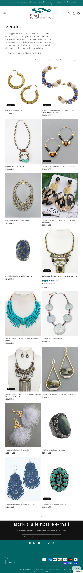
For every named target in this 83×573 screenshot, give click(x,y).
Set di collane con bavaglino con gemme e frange (21, 339)
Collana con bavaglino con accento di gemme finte (59, 277)
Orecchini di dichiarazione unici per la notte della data (59, 221)
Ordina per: (38, 60)
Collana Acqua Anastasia (14, 166)
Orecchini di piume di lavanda (17, 450)
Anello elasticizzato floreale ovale (55, 504)
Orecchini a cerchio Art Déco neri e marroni (58, 166)
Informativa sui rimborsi (54, 569)
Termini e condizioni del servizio (43, 572)
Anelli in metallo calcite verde (53, 450)
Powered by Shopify (39, 569)
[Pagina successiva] (47, 517)
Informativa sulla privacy (70, 569)
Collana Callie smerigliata (52, 338)
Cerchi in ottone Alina (13, 110)
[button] (4, 13)
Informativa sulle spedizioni (63, 572)
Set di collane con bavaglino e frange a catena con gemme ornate (23, 395)
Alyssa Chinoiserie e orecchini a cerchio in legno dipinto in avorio (58, 111)
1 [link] (35, 517)
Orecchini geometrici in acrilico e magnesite (59, 394)
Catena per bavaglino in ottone (17, 220)
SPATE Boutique (29, 569)
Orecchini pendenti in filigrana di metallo (21, 504)
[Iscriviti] (58, 536)
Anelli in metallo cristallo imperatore (19, 276)
